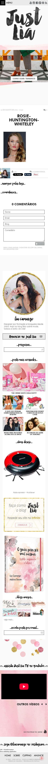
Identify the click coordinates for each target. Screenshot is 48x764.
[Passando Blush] (10, 613)
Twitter (40, 2)
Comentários (38, 172)
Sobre (16, 755)
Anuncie (38, 755)
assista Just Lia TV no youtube (24, 665)
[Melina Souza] (24, 604)
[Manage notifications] (42, 758)
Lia (15, 172)
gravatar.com (12, 249)
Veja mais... (9, 620)
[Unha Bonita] (10, 604)
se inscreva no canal (33, 732)
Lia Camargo (17, 761)
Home (8, 755)
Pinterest (43, 2)
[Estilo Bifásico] (38, 613)
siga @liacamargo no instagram (24, 744)
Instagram (34, 2)
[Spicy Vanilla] (38, 604)
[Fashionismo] (24, 613)
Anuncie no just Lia (22, 336)
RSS (46, 2)
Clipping (27, 755)
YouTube (31, 2)
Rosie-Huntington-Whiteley (24, 120)
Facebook (37, 2)
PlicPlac (37, 761)
